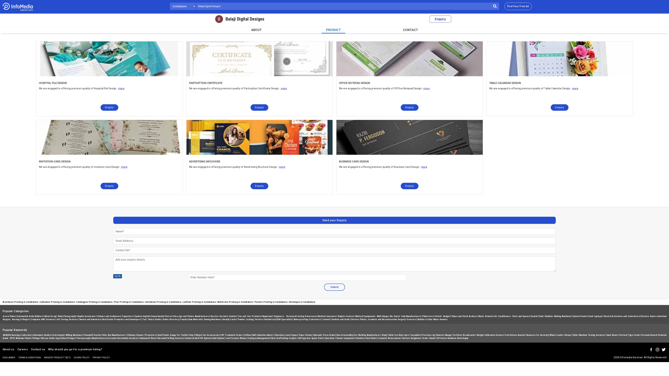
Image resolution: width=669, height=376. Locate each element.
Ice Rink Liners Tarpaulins (407, 335)
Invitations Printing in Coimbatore (163, 302)
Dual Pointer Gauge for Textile (172, 335)
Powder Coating (245, 319)
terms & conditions (29, 357)
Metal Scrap (50, 316)
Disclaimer (9, 357)
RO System (205, 338)
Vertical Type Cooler (630, 335)
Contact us (38, 349)
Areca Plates (9, 316)
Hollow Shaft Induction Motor (258, 335)
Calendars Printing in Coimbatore (57, 302)
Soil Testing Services (67, 319)
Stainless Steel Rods (366, 338)
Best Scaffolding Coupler (284, 338)
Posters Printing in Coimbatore (271, 302)
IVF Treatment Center (232, 335)
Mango (448, 335)
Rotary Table (571, 335)
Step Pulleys (195, 335)
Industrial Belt (192, 338)
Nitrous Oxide (48, 338)
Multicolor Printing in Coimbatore (235, 302)
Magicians (267, 316)
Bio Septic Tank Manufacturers (405, 316)
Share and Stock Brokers (464, 316)
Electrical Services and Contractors (622, 316)
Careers (22, 349)
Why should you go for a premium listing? (75, 349)
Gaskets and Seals (341, 319)
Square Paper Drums (301, 335)
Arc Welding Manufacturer (367, 335)
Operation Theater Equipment (339, 338)
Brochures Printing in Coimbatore (20, 302)
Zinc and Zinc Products (249, 316)
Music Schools (485, 316)
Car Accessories (211, 335)
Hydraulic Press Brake (324, 335)
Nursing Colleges (20, 319)
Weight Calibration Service (490, 335)
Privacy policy (101, 357)
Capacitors (127, 316)
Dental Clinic (537, 316)
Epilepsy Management (259, 338)
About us (8, 349)
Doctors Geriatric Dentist (223, 316)
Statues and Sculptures (108, 316)
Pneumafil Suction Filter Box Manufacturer (104, 335)
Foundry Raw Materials (191, 319)
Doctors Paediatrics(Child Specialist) (273, 319)
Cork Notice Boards (515, 335)
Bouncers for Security (537, 335)
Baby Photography (67, 316)
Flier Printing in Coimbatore (129, 302)
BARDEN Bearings (11, 335)
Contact (410, 30)
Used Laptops (595, 316)
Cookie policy (82, 357)
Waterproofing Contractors (307, 319)
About (256, 30)
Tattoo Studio (154, 319)
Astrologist (58, 335)
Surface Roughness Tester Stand (418, 338)
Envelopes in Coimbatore (302, 302)
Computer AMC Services (43, 319)
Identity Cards (229, 319)
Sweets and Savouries (90, 319)
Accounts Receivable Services (122, 338)
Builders (422, 319)
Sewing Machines (212, 319)
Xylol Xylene (218, 338)
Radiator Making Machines (558, 316)
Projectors (150, 335)
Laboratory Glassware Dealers (37, 335)
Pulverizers (427, 316)
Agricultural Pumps (65, 338)
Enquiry (440, 19)
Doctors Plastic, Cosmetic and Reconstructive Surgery (378, 319)
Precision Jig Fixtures (433, 335)
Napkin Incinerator (86, 316)
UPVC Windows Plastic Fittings (25, 338)
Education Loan (282, 335)
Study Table (387, 335)
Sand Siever (612, 335)
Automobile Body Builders (30, 316)
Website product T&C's (57, 357)
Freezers (411, 319)
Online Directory (171, 319)
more (121, 88)
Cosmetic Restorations (389, 338)
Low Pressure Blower (236, 338)
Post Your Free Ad (518, 6)
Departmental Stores (161, 316)
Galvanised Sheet (147, 338)
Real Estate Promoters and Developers (121, 319)
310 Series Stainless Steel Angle (452, 338)
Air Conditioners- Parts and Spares (512, 316)
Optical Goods (579, 316)
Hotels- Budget (442, 316)
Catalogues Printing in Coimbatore (94, 302)
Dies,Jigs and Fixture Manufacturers (191, 316)
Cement (326, 319)
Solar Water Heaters (437, 319)
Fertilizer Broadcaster (464, 335)
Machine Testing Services (592, 335)
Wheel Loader (556, 335)
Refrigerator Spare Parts (310, 338)
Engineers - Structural (285, 316)
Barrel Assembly (345, 335)
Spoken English (142, 316)
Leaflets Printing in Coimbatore (199, 302)
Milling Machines (74, 335)
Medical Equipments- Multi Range (371, 316)
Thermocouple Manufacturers (91, 338)
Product (333, 30)
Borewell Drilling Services (170, 338)
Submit (334, 287)
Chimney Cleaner (135, 335)
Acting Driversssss (307, 316)
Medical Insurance (327, 316)
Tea (144, 319)
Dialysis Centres (346, 316)
